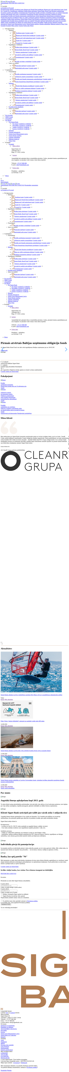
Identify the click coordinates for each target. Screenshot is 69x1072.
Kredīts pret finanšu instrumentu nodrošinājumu (21, 16)
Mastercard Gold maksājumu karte (53, 9)
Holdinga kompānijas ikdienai (48, 17)
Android (12, 1012)
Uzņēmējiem (22, 14)
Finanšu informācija (14, 132)
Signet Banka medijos (33, 24)
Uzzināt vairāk (29, 33)
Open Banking (5, 1046)
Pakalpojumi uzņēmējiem (24, 413)
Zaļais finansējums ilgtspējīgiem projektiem (48, 16)
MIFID (3, 1043)
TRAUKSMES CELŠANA (9, 1029)
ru (3, 180)
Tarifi (2, 1040)
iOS (7, 1012)
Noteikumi (4, 1042)
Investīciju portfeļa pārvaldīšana (10, 13)
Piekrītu (9, 1070)
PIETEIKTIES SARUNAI (16, 3)
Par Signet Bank (26, 22)
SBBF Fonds (4, 22)
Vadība (46, 22)
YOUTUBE (4, 1054)
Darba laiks (26, 25)
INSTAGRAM (5, 1058)
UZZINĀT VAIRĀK (25, 124)
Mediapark (24, 1062)
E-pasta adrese (5, 884)
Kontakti (3, 25)
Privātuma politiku (32, 901)
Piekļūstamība (5, 1048)
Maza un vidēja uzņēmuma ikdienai (29, 17)
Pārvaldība (40, 22)
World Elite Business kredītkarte (10, 17)
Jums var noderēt (57, 13)
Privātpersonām (5, 9)
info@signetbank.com (22, 165)
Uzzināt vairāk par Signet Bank (10, 371)
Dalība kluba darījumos (30, 11)
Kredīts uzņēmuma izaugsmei (42, 14)
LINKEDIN (4, 1053)
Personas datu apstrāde (7, 1045)
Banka (2, 699)
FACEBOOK (5, 1056)
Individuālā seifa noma (12, 14)
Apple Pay (19, 40)
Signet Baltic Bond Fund (44, 11)
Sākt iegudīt (4, 350)
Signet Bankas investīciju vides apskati (14, 896)
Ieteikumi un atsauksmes (8, 1025)
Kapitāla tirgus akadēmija (17, 21)
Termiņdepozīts (23, 13)
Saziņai (21, 25)
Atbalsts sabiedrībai (44, 24)
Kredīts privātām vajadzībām (44, 13)
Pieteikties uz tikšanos (7, 1027)
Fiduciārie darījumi (39, 21)
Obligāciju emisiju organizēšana (24, 76)
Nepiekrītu (4, 1070)
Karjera (50, 22)
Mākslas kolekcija (56, 24)
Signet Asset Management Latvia (16, 24)
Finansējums (31, 13)
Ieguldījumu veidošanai (17, 11)
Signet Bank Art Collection (8, 1035)
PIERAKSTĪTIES (5, 904)
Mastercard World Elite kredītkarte (33, 9)
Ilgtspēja (55, 22)
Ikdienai (12, 9)
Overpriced (16, 1062)
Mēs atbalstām (9, 699)
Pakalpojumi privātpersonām (9, 413)
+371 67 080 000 (22, 163)
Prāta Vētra (64, 24)
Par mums (34, 22)
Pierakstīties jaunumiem (31, 185)
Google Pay (6, 11)
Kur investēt (62, 21)
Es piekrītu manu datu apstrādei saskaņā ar (20, 901)
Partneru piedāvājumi (7, 1050)
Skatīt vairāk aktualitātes (7, 788)
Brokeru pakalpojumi (58, 11)
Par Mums (18, 22)
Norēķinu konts (19, 9)
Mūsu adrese (15, 25)
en (1, 180)
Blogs (32, 25)
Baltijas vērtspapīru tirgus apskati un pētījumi (15, 894)
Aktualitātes (11, 22)
